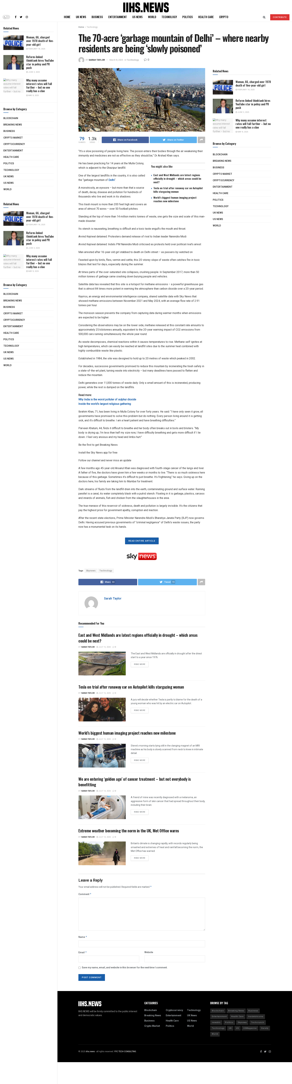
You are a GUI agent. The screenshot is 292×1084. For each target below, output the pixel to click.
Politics (8, 163)
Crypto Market (13, 138)
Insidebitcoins (255, 1016)
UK (230, 1028)
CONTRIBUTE (280, 17)
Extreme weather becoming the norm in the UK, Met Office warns (128, 830)
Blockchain (10, 118)
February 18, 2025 (36, 48)
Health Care (11, 157)
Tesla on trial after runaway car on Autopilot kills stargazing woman (178, 189)
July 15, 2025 (104, 647)
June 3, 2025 (34, 72)
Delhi (111, 180)
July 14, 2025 (104, 791)
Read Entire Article (141, 540)
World (7, 189)
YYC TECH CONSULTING (125, 1051)
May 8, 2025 (33, 95)
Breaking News (12, 125)
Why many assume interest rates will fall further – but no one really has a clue (39, 85)
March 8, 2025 (116, 59)
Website (148, 952)
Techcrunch (257, 1022)
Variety (264, 1028)
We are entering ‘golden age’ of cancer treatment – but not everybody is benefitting (134, 782)
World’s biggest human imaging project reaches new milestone (175, 199)
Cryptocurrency (14, 144)
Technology (11, 170)
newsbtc (216, 1022)
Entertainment (13, 150)
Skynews (91, 570)
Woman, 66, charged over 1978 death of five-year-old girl (40, 41)
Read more (139, 664)
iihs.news (90, 1051)
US (237, 1028)
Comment (84, 894)
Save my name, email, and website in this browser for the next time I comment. (124, 967)
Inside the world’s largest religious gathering (104, 403)
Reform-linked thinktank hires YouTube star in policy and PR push (40, 62)
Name (82, 937)
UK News (8, 176)
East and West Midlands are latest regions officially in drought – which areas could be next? (177, 178)
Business (9, 131)
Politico (229, 1022)
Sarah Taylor (97, 59)
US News (8, 183)
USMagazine (250, 1028)
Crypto (223, 17)
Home (67, 17)
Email (82, 952)
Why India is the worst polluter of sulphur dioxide (107, 399)
